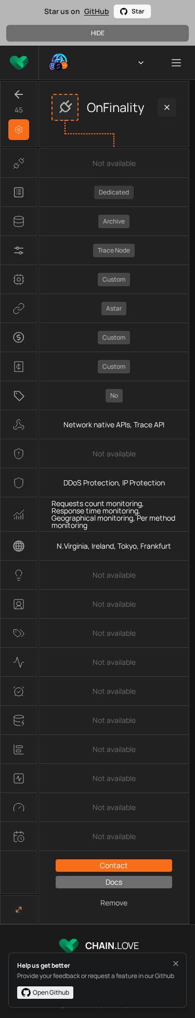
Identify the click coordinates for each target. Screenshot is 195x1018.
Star (138, 11)
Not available (114, 163)
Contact (114, 865)
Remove (113, 903)
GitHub (96, 11)
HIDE (98, 33)
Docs (114, 882)
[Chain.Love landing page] (19, 62)
